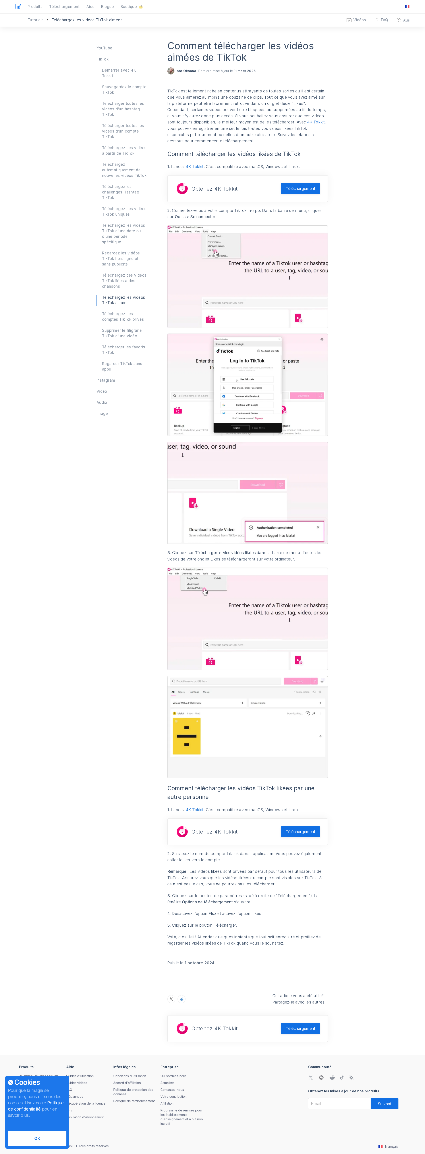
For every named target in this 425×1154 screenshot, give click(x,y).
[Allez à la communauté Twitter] (310, 1077)
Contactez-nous (172, 1090)
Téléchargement (300, 188)
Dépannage (74, 1096)
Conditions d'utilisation (129, 1076)
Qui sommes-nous (173, 1076)
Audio (102, 402)
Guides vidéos (76, 1083)
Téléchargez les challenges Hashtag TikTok (120, 192)
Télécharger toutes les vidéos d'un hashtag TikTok (123, 109)
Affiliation (167, 1103)
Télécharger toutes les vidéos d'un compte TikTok (123, 131)
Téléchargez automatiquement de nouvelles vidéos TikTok (124, 170)
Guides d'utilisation (80, 1076)
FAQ (69, 1090)
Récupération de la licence (86, 1103)
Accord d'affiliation (127, 1083)
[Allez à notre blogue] (351, 1077)
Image (102, 413)
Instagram (106, 380)
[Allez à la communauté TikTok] (341, 1077)
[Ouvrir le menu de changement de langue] (407, 6)
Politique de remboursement (134, 1101)
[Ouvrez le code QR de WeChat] (321, 1077)
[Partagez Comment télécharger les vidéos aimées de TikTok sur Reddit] (181, 999)
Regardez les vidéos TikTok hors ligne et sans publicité (121, 258)
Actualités (167, 1083)
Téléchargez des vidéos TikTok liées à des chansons (124, 281)
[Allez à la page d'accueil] (18, 7)
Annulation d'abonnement (85, 1117)
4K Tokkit (316, 122)
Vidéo (102, 391)
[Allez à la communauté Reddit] (332, 1077)
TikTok (102, 59)
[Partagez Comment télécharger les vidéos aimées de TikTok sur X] (171, 999)
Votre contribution (173, 1096)
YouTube (104, 48)
